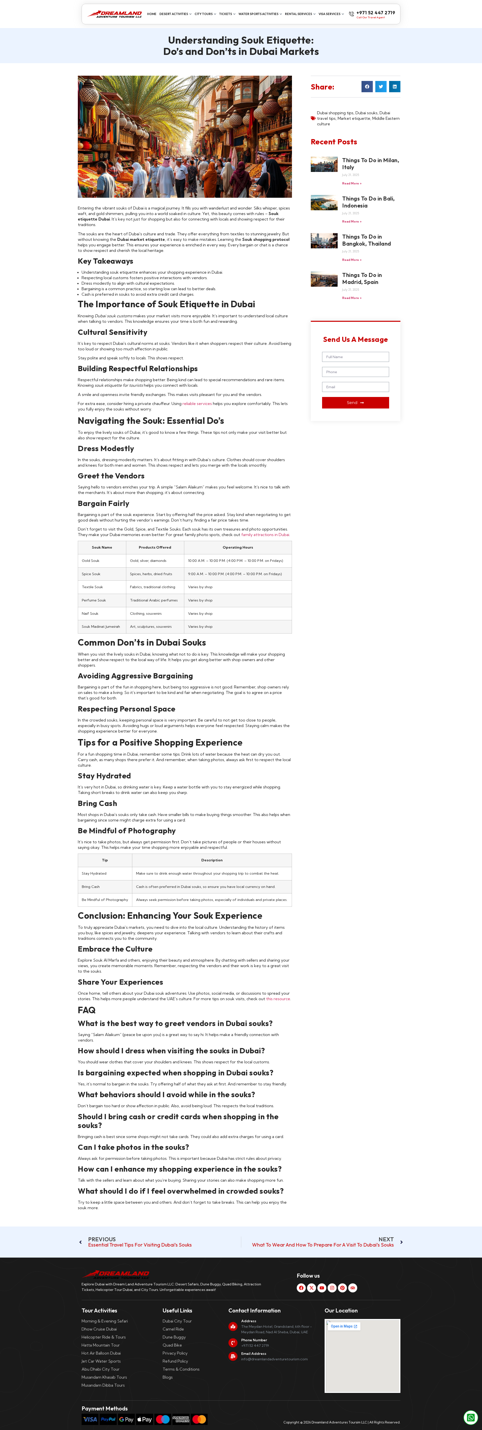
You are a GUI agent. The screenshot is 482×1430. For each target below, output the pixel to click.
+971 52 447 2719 (375, 13)
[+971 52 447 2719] (351, 14)
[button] (367, 86)
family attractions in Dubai (265, 534)
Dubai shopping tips (335, 112)
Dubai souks (366, 112)
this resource (278, 998)
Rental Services (298, 14)
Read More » (352, 183)
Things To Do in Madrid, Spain (362, 278)
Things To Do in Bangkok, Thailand (366, 240)
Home (151, 14)
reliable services (197, 403)
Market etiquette (354, 118)
